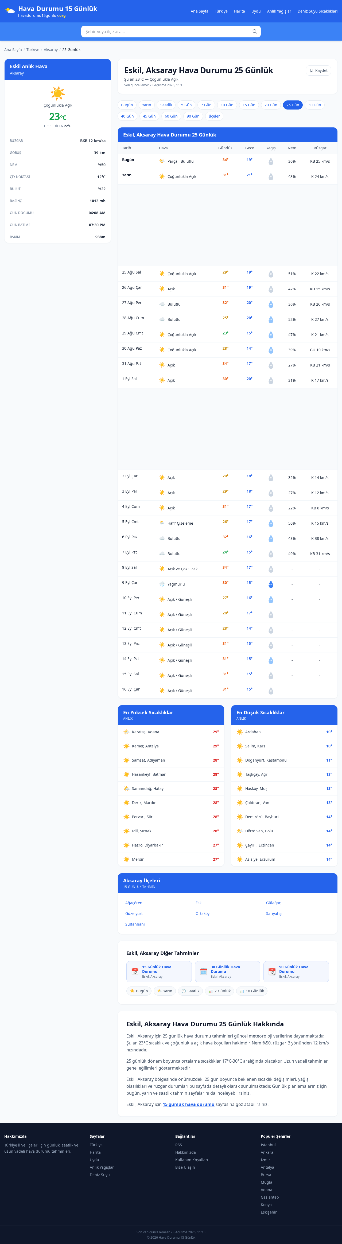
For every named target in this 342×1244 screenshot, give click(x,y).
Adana (266, 1189)
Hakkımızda (185, 1152)
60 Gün (171, 116)
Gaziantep (270, 1197)
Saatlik (166, 104)
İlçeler (214, 116)
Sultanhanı (135, 924)
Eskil (200, 902)
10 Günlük (252, 990)
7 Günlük (219, 990)
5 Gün (186, 104)
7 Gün (206, 104)
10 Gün (227, 104)
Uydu (256, 11)
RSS (178, 1144)
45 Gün (149, 116)
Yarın (146, 104)
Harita (239, 11)
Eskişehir (269, 1212)
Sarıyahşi (274, 913)
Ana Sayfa (199, 11)
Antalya (267, 1167)
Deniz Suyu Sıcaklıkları (318, 11)
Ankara (267, 1152)
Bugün (127, 104)
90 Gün (193, 116)
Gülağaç (273, 902)
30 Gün (314, 104)
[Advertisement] (227, 225)
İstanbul (268, 1144)
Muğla (266, 1182)
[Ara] (255, 31)
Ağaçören (133, 902)
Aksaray (51, 49)
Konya (266, 1204)
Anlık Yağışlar (279, 11)
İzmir (265, 1159)
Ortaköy (202, 913)
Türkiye (221, 11)
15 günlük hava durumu (189, 1104)
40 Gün (127, 116)
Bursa (266, 1174)
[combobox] (171, 31)
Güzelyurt (134, 913)
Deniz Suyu (100, 1174)
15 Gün (249, 104)
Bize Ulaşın (185, 1167)
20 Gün (271, 104)
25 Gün (292, 104)
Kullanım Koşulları (191, 1159)
